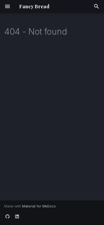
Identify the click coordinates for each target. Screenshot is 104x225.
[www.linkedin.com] (17, 216)
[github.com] (7, 216)
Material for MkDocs (39, 206)
